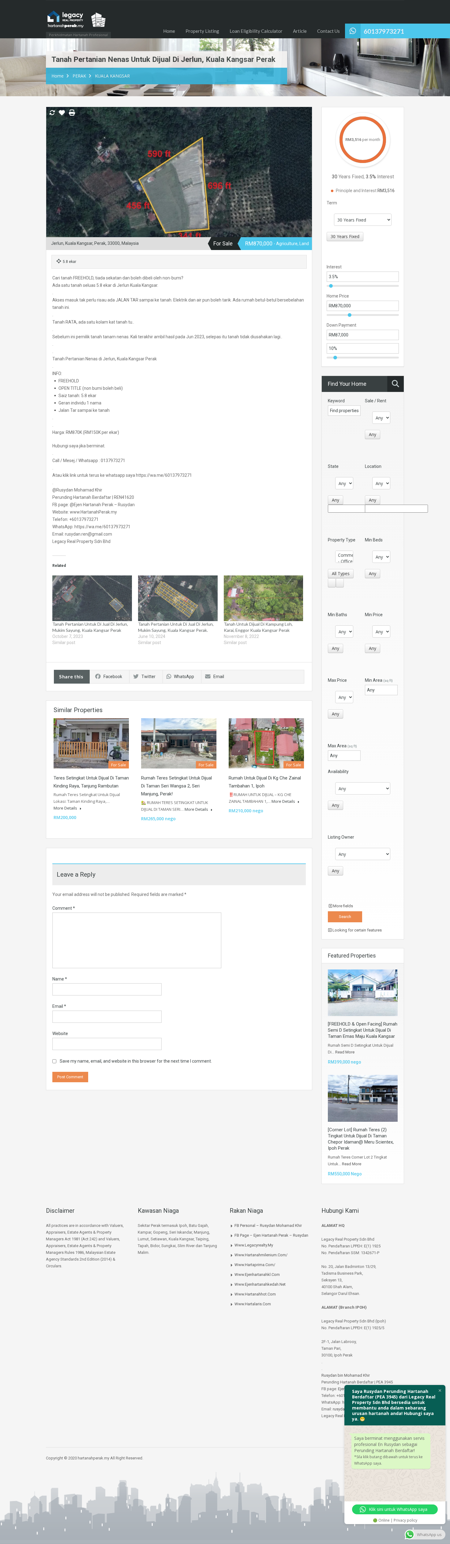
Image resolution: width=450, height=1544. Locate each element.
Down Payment (341, 325)
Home (169, 31)
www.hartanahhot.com (255, 1294)
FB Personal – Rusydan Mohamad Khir (268, 1225)
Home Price (338, 296)
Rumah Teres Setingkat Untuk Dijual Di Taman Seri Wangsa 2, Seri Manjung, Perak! (176, 786)
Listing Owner (341, 837)
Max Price (337, 680)
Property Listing (202, 31)
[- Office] (344, 561)
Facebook (112, 676)
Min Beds (374, 539)
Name (59, 979)
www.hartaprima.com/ (254, 1264)
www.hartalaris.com (252, 1304)
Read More (344, 1052)
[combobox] (345, 236)
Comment (63, 908)
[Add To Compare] (52, 113)
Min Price (374, 614)
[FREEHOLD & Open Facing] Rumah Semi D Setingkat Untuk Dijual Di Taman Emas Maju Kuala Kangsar (362, 1030)
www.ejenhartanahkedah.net (260, 1284)
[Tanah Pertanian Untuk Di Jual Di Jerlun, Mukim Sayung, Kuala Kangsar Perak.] (178, 598)
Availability (338, 771)
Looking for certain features (357, 930)
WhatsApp (184, 676)
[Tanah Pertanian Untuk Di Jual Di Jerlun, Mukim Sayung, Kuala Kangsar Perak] (92, 598)
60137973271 (384, 31)
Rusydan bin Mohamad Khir (345, 1375)
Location (373, 466)
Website (60, 1033)
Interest (334, 266)
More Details (66, 808)
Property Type (341, 539)
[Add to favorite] (62, 114)
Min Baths (337, 614)
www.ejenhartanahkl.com (257, 1274)
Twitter (148, 676)
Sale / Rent (375, 400)
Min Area (379, 680)
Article (300, 31)
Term (332, 202)
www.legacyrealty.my (253, 1245)
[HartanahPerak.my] (76, 22)
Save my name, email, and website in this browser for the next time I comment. (136, 1061)
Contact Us (328, 31)
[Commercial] (344, 555)
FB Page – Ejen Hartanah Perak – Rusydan (271, 1235)
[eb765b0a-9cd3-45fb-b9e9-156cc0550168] (179, 180)
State (333, 466)
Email (218, 676)
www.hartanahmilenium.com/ (260, 1255)
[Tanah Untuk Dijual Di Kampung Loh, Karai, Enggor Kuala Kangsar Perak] (263, 598)
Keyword (336, 400)
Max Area (342, 745)
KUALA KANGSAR (112, 76)
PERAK (79, 76)
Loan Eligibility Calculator (256, 31)
